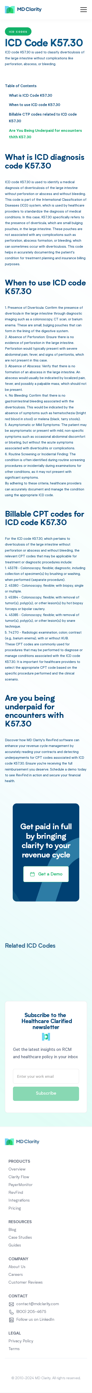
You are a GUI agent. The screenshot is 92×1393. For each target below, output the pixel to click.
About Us (16, 1267)
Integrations (19, 1200)
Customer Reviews (25, 1283)
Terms (14, 1349)
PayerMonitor (20, 1185)
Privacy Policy (20, 1341)
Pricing (14, 1208)
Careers (15, 1275)
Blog (12, 1230)
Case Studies (20, 1238)
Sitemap (46, 1367)
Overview (16, 1169)
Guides (14, 1245)
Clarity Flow (18, 1177)
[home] (23, 9)
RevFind (15, 1193)
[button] (83, 9)
